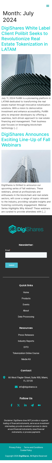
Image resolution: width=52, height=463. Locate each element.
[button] (47, 6)
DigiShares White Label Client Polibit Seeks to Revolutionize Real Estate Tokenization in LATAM (25, 38)
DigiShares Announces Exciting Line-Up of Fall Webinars (25, 140)
